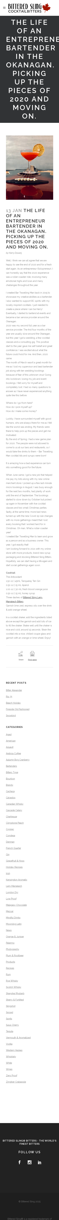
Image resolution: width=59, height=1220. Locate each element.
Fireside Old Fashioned (17, 709)
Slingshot (10, 1006)
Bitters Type (12, 772)
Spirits (9, 1018)
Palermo (10, 943)
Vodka (9, 1044)
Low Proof (11, 898)
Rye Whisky (12, 981)
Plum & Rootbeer (15, 955)
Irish (8, 873)
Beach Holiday (13, 703)
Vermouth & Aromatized (18, 1037)
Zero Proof (11, 1075)
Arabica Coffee (13, 753)
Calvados (10, 797)
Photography (12, 949)
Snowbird (11, 715)
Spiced (9, 1012)
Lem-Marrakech (14, 886)
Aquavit (9, 747)
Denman (10, 842)
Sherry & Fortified (15, 999)
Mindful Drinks (13, 917)
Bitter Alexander (14, 690)
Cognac (10, 829)
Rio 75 (9, 696)
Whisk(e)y (11, 1056)
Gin (7, 854)
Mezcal (9, 911)
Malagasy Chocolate (16, 905)
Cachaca (10, 791)
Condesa (10, 835)
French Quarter (13, 848)
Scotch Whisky (13, 987)
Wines (9, 1069)
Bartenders (11, 766)
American (11, 741)
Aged (8, 734)
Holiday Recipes (14, 867)
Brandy (9, 785)
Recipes (10, 968)
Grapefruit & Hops (15, 861)
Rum (8, 974)
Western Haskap (14, 1050)
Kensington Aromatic (16, 879)
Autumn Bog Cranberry (18, 759)
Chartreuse (11, 816)
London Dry (12, 892)
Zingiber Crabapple (16, 1082)
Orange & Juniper (15, 936)
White (9, 1063)
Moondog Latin (14, 924)
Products (10, 962)
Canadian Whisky (14, 804)
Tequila (9, 1031)
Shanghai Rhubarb (15, 993)
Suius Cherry (12, 1025)
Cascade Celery (14, 810)
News (9, 930)
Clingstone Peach (15, 823)
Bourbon (10, 778)
